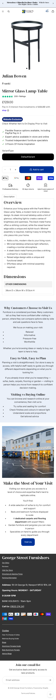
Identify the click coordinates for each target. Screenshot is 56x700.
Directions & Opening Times (12, 574)
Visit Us (28, 542)
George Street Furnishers (23, 688)
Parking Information (9, 578)
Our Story (5, 563)
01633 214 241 (17, 606)
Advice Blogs (7, 654)
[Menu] (3, 11)
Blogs (4, 642)
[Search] (8, 11)
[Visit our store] (47, 11)
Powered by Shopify (40, 688)
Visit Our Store (7, 570)
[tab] (9, 197)
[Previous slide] (3, 3)
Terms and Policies (28, 693)
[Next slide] (53, 3)
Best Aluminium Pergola (11, 650)
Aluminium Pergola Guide (11, 646)
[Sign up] (50, 680)
